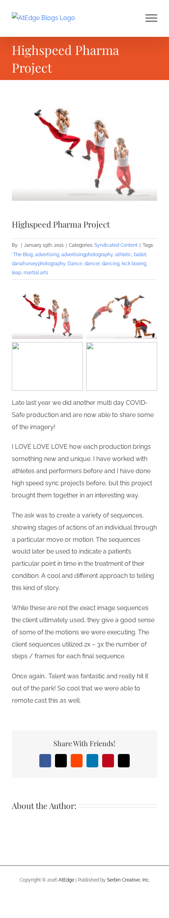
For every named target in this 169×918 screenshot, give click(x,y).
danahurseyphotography (38, 263)
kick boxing (134, 263)
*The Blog (22, 254)
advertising (47, 254)
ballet (140, 254)
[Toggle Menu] (151, 18)
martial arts (36, 272)
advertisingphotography (87, 254)
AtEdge (66, 880)
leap (16, 272)
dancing (110, 263)
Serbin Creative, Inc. (128, 880)
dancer (91, 263)
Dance (75, 263)
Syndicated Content (116, 245)
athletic (123, 254)
